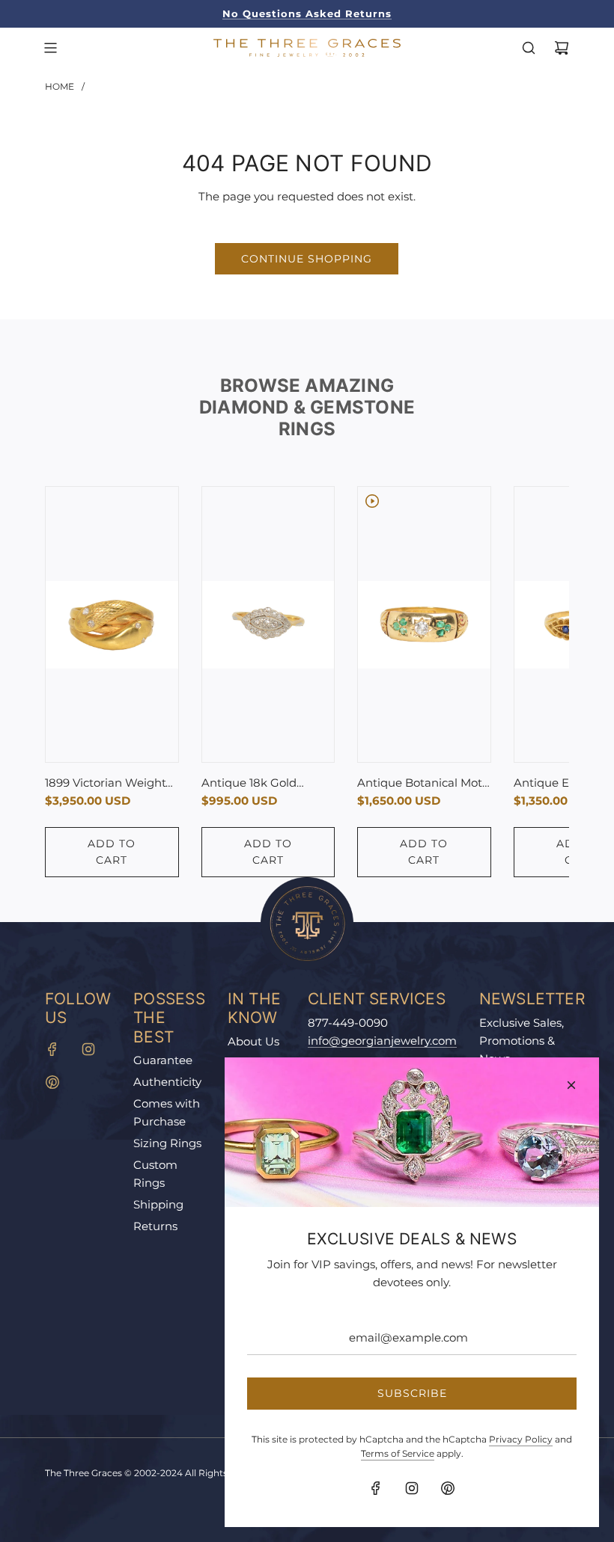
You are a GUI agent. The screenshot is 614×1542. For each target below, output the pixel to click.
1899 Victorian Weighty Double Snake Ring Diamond (108, 783)
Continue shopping (306, 258)
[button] (72, 682)
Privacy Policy (521, 1439)
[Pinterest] (52, 1082)
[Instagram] (88, 1049)
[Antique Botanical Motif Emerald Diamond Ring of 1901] (424, 625)
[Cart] (561, 47)
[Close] (571, 1085)
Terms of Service (397, 1453)
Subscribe (412, 1393)
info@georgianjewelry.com (382, 1040)
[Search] (528, 47)
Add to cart (112, 852)
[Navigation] (50, 47)
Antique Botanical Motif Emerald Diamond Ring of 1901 (423, 783)
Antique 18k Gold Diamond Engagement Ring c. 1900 (266, 783)
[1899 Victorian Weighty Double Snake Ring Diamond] (112, 625)
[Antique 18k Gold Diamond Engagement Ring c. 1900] (268, 625)
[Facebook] (52, 1049)
